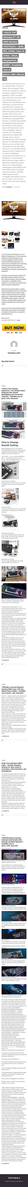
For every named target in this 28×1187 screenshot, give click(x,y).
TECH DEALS (14, 1178)
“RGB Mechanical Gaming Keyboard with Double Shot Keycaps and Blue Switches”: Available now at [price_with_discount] (12, 842)
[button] (23, 2)
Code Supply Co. (19, 1181)
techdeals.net (14, 353)
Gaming (5, 27)
